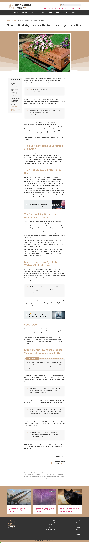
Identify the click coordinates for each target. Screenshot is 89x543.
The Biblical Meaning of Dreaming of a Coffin (15, 89)
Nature (50, 12)
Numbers (58, 12)
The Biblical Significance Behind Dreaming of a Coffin (14, 85)
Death (31, 89)
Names (42, 12)
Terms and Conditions (75, 8)
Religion (16, 12)
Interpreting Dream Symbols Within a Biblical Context (15, 101)
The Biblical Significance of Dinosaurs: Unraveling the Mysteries (17, 509)
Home (45, 8)
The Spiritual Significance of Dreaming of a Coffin (15, 97)
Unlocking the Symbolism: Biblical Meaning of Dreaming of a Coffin (15, 108)
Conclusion (13, 104)
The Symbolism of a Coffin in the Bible (15, 93)
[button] (19, 79)
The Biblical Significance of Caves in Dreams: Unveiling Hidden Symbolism (44, 509)
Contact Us (57, 8)
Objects (66, 12)
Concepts (24, 12)
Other (73, 12)
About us (51, 8)
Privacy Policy (65, 8)
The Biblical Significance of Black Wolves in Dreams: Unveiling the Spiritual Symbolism (69, 509)
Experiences (34, 12)
